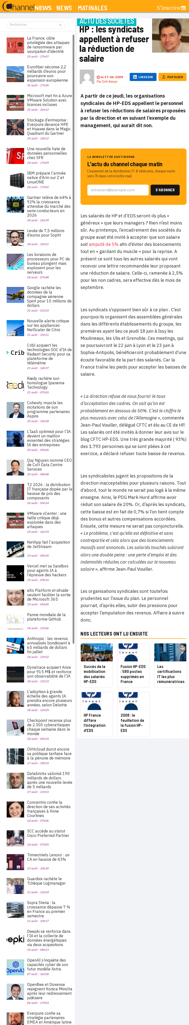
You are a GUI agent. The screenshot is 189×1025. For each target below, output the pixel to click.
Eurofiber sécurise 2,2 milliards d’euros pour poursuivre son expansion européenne (47, 73)
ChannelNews (26, 6)
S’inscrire (168, 7)
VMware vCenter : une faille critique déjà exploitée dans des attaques (46, 520)
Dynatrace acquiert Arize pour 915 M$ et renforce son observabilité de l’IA (49, 672)
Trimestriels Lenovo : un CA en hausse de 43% (48, 857)
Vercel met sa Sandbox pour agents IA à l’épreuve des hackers (47, 570)
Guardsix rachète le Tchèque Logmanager (46, 881)
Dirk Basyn (109, 81)
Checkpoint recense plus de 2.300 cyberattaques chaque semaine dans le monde (49, 727)
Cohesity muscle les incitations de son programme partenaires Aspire (48, 409)
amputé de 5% (104, 244)
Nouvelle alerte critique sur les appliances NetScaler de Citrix (48, 325)
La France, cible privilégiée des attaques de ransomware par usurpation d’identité (48, 45)
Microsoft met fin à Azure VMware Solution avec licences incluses (49, 100)
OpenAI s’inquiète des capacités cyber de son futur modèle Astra (47, 964)
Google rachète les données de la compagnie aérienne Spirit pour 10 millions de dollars (49, 296)
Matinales (92, 8)
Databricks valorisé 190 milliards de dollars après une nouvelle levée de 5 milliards (49, 780)
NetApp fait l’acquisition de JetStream (48, 544)
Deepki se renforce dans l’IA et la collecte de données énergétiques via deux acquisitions (49, 938)
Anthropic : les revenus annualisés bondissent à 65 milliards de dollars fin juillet (48, 645)
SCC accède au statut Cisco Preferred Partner (48, 833)
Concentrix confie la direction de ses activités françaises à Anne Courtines (49, 809)
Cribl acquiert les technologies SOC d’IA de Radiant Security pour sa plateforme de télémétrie (49, 354)
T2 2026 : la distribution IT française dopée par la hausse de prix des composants (49, 491)
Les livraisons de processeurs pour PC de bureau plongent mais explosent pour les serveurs (48, 263)
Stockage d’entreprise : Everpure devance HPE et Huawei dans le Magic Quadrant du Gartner (49, 127)
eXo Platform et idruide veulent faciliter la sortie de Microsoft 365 (49, 595)
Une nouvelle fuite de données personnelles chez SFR (47, 153)
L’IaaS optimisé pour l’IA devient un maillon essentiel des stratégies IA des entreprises (49, 438)
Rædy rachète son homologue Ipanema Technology (45, 383)
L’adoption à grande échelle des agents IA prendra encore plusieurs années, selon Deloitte (49, 698)
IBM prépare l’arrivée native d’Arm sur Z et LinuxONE (46, 177)
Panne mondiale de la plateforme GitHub (46, 617)
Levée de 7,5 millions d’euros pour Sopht (45, 233)
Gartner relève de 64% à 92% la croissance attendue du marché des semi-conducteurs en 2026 (49, 206)
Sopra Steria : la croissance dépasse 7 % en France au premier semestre (48, 909)
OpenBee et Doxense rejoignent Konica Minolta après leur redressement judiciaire (49, 991)
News (64, 8)
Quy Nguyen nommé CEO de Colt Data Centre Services (49, 465)
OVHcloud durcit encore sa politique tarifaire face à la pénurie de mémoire (49, 753)
